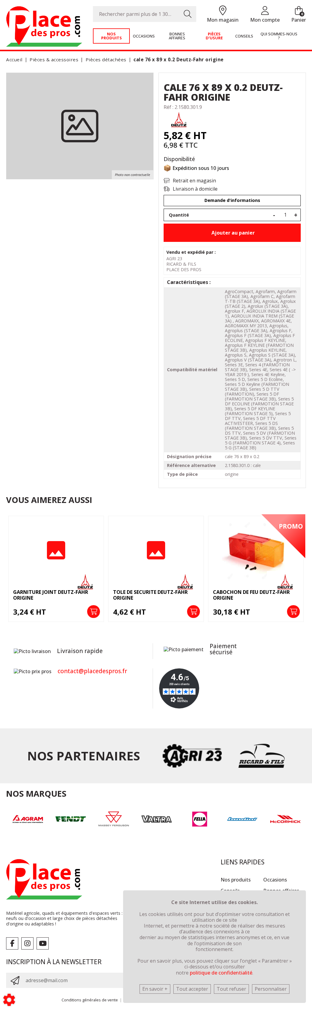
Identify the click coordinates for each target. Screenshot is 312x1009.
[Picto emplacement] (222, 11)
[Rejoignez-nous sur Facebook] (12, 943)
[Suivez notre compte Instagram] (27, 943)
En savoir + (155, 989)
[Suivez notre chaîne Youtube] (43, 943)
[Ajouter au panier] (93, 611)
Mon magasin (223, 19)
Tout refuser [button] (231, 989)
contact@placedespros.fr (92, 671)
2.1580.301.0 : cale (243, 465)
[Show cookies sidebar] (9, 1000)
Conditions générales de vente (90, 1000)
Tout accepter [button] (192, 989)
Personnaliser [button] (271, 989)
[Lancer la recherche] (187, 14)
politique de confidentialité (221, 972)
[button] (177, 59)
